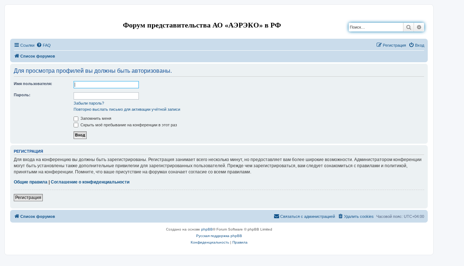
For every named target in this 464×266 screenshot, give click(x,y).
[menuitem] (43, 45)
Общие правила (30, 182)
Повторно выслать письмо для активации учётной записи (127, 109)
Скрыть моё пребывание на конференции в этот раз (128, 125)
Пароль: (22, 95)
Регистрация (28, 197)
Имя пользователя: (33, 83)
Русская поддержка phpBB (219, 236)
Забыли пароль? (89, 103)
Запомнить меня (95, 118)
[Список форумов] (16, 16)
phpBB (207, 229)
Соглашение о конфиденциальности (90, 182)
